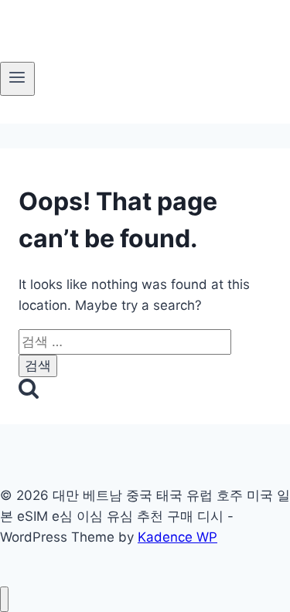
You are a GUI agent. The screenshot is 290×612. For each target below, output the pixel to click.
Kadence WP (177, 537)
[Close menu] (4, 599)
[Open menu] (17, 79)
